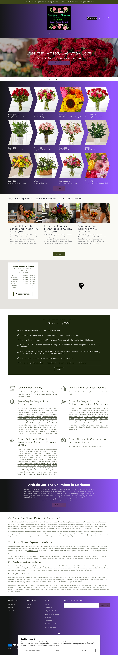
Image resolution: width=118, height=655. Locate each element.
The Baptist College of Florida (93, 427)
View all (59, 188)
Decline (83, 650)
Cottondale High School (77, 410)
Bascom (26, 392)
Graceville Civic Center (76, 446)
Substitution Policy (51, 624)
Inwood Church (23, 470)
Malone (54, 394)
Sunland (71, 394)
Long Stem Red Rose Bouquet (18, 117)
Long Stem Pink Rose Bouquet (44, 150)
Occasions (11, 604)
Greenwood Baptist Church (47, 466)
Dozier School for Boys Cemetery (29, 427)
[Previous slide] (49, 79)
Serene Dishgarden (40, 183)
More (59, 369)
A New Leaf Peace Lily (16, 150)
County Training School (95, 410)
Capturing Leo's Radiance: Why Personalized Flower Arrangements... (90, 227)
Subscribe (104, 605)
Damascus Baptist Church (33, 453)
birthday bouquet (84, 566)
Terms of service (50, 627)
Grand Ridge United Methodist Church (37, 464)
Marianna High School (92, 421)
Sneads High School (75, 427)
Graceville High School (95, 414)
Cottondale (46, 392)
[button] (49, 34)
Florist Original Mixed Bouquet (70, 117)
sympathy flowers (38, 556)
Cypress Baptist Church (32, 451)
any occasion (19, 570)
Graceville (21, 394)
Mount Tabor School (86, 423)
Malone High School (76, 421)
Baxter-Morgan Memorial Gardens (31, 408)
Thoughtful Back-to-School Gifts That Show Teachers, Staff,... (23, 227)
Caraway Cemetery (24, 412)
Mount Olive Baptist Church (41, 472)
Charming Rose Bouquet (93, 117)
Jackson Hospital (101, 392)
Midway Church (34, 470)
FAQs (47, 604)
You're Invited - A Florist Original (96, 183)
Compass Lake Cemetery (26, 419)
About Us (11, 611)
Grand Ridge (30, 394)
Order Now (59, 505)
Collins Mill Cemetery (49, 417)
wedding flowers (32, 551)
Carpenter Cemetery (39, 412)
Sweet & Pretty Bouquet (42, 117)
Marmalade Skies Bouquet (17, 183)
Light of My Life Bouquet (68, 183)
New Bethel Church (40, 474)
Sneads (27, 396)
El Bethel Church (50, 453)
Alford (20, 392)
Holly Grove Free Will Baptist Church (44, 468)
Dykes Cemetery (32, 429)
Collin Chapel (38, 449)
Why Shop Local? (50, 611)
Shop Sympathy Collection (59, 66)
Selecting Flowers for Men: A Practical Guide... (58, 227)
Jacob (48, 394)
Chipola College (75, 408)
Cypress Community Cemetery (38, 421)
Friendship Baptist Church (27, 461)
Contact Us (48, 607)
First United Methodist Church (45, 459)
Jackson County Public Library (86, 419)
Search (29, 604)
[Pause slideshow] (69, 79)
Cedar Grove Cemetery (34, 414)
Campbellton (35, 392)
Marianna (21, 396)
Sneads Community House (94, 446)
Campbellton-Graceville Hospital (80, 392)
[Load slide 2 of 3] (56, 79)
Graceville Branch (80, 414)
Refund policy (49, 620)
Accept (58, 650)
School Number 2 (80, 425)
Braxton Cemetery (31, 410)
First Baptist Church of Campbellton (38, 457)
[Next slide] (64, 79)
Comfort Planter (90, 150)
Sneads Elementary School (98, 425)
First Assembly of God (39, 455)
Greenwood (41, 394)
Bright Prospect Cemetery (48, 410)
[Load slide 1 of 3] (54, 79)
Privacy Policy (55, 645)
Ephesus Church (23, 455)
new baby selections (36, 568)
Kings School (103, 419)
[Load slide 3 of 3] (59, 79)
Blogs (29, 607)
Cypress (54, 392)
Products (11, 607)
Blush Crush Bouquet (66, 150)
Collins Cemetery (35, 417)
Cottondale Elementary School (96, 408)
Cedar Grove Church (25, 449)
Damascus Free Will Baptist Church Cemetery (41, 425)
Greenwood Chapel (24, 468)
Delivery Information (52, 614)
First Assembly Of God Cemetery (36, 431)
